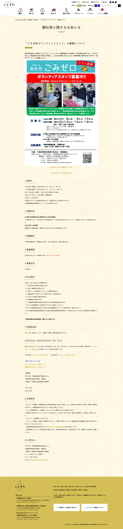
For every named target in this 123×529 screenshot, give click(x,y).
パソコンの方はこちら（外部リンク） (35, 364)
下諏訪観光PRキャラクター (90, 495)
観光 (55, 486)
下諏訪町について (75, 2)
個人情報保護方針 (58, 497)
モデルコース (78, 486)
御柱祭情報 (93, 486)
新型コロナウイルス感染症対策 (53, 427)
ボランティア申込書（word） (67, 355)
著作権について (102, 495)
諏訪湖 (80, 490)
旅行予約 (71, 486)
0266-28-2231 (23, 502)
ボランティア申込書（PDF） (40, 355)
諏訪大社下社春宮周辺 (71, 490)
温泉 (62, 486)
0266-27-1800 (23, 519)
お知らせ (79, 495)
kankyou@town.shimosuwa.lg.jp (39, 460)
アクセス (56, 495)
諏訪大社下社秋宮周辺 (59, 490)
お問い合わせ (85, 2)
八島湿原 (85, 490)
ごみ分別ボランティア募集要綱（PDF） (61, 173)
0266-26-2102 (23, 510)
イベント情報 (85, 486)
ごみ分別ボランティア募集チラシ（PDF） (61, 167)
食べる (58, 486)
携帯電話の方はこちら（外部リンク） (35, 367)
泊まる (66, 486)
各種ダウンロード (95, 2)
